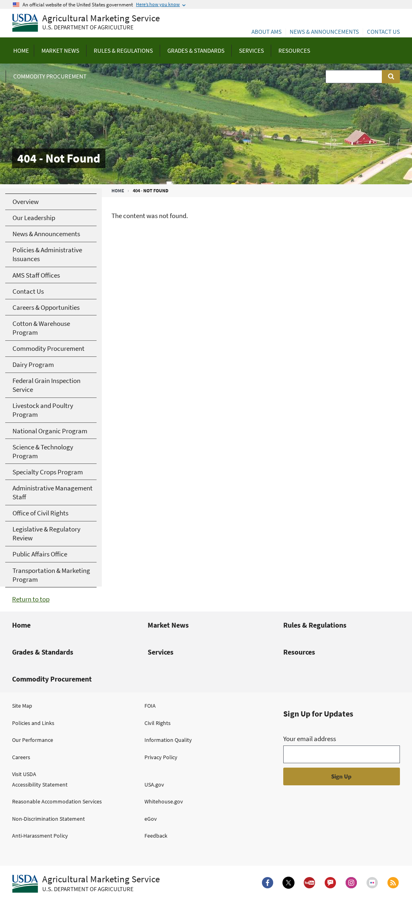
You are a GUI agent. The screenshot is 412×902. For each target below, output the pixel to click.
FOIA (150, 705)
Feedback (155, 835)
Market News (168, 625)
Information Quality (168, 739)
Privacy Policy (160, 757)
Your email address (309, 738)
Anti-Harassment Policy (40, 835)
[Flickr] (372, 883)
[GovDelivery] (330, 883)
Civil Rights (157, 723)
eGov (150, 818)
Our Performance (32, 739)
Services (160, 652)
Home (117, 190)
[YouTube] (309, 883)
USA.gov (154, 784)
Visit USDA (24, 774)
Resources (299, 652)
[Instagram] (351, 883)
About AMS (266, 31)
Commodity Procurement (52, 679)
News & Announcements (324, 31)
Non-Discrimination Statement (48, 818)
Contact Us (383, 31)
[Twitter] (288, 883)
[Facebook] (267, 883)
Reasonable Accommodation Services (57, 801)
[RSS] (393, 883)
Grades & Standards (42, 652)
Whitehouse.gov (163, 801)
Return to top (30, 599)
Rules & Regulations (314, 625)
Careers (21, 757)
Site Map (22, 705)
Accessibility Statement (40, 784)
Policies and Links (33, 723)
